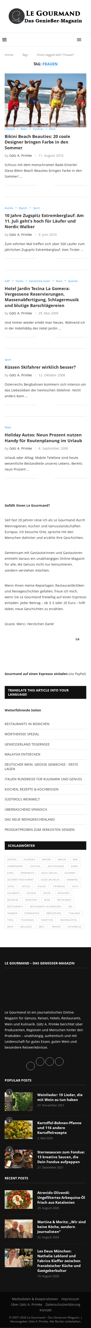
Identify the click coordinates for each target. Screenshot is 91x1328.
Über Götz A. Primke (26, 1304)
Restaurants (15, 906)
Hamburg (72, 879)
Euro (10, 872)
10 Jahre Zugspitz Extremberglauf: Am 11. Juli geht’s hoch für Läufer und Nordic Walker (44, 221)
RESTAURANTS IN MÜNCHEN (27, 724)
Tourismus (27, 920)
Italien (41, 886)
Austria (11, 859)
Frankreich (27, 872)
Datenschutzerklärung (63, 1304)
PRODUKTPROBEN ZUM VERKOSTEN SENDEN (40, 829)
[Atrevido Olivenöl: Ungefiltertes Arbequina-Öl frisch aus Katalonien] (19, 1199)
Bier (75, 859)
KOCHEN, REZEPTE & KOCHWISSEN (32, 789)
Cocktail (35, 866)
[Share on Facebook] (43, 185)
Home (9, 55)
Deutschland (56, 866)
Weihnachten (68, 920)
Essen (74, 866)
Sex (70, 906)
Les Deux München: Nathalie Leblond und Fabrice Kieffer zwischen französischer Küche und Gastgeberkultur (59, 1261)
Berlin (62, 859)
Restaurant (64, 899)
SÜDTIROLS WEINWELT (22, 799)
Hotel (11, 886)
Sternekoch (31, 913)
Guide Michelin (50, 879)
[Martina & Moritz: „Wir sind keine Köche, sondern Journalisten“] (19, 1228)
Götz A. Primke (20, 155)
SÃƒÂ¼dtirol (54, 913)
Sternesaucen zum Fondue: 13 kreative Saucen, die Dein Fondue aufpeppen (61, 1157)
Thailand (74, 913)
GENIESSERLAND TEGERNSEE (27, 744)
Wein (10, 926)
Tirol (10, 920)
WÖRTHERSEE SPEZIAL (22, 734)
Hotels (26, 886)
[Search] (86, 39)
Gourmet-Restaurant (20, 879)
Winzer (56, 926)
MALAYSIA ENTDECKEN (22, 754)
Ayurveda (29, 859)
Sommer (12, 913)
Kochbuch (13, 893)
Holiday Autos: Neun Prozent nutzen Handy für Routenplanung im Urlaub (43, 437)
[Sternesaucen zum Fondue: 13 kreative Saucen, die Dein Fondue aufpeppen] (19, 1159)
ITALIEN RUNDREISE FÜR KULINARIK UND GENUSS (43, 779)
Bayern (46, 859)
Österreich (74, 926)
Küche (47, 893)
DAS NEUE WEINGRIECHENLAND (30, 819)
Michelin (12, 899)
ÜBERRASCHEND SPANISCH (26, 809)
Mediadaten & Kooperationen (35, 1299)
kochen (31, 893)
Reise (47, 899)
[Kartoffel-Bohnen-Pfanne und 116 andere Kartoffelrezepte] (19, 1129)
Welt (42, 926)
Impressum (70, 1299)
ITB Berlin (59, 886)
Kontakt (46, 1310)
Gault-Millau (49, 872)
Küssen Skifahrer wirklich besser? (40, 367)
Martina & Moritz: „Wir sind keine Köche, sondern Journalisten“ (61, 1226)
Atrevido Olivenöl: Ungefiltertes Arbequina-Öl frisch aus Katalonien (61, 1197)
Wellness (26, 926)
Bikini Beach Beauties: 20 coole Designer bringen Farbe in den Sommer (37, 142)
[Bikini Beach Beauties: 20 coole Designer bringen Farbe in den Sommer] (45, 100)
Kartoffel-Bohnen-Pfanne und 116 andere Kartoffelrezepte (59, 1127)
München (64, 893)
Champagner (15, 866)
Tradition (47, 920)
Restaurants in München (45, 906)
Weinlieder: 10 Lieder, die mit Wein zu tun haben (60, 1097)
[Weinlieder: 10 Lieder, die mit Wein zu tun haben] (19, 1101)
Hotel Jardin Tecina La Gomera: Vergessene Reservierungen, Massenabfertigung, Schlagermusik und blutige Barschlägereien (42, 297)
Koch (75, 886)
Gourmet (70, 872)
